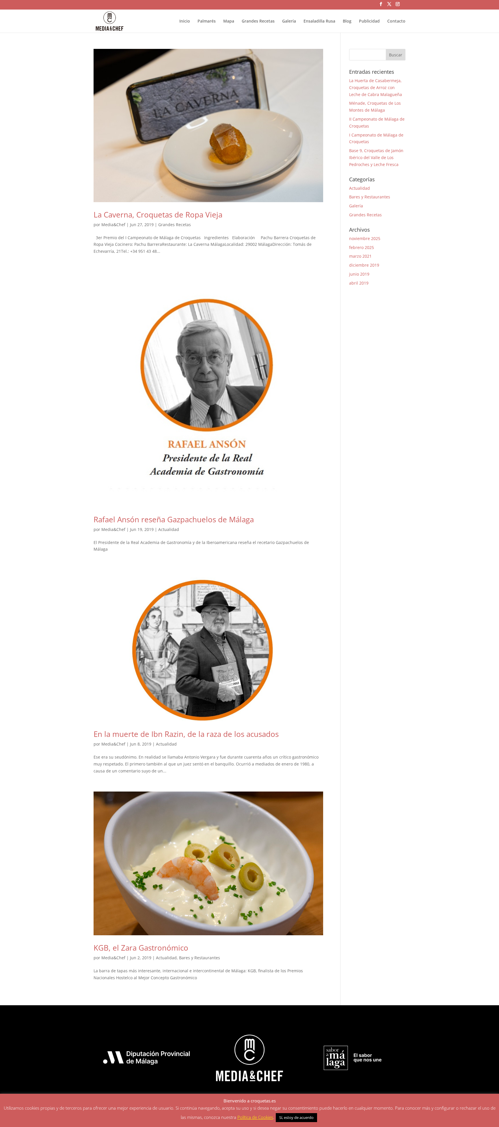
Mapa (228, 21)
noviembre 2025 (364, 238)
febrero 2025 (361, 247)
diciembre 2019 (364, 265)
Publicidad (369, 21)
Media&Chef (113, 224)
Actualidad (168, 529)
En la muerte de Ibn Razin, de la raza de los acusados (186, 734)
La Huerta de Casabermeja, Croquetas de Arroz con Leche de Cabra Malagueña (375, 87)
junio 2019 (359, 274)
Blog (347, 21)
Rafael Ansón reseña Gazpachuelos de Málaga (174, 519)
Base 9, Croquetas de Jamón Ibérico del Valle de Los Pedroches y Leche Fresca (376, 157)
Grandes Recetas (258, 21)
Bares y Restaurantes (199, 957)
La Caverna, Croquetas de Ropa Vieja (158, 214)
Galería (289, 21)
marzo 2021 (360, 256)
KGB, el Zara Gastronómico (141, 947)
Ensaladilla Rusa (319, 21)
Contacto (396, 21)
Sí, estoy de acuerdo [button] (296, 1117)
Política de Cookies (255, 1117)
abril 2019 (358, 283)
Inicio (184, 21)
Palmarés (207, 21)
